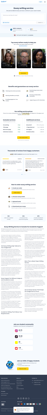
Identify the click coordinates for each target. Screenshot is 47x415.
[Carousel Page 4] (24, 174)
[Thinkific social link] (29, 398)
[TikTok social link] (23, 398)
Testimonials (19, 383)
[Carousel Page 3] (23, 174)
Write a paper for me (5, 382)
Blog (17, 387)
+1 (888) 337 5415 (37, 382)
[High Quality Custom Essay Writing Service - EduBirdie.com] (2, 404)
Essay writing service (5, 380)
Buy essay (23, 73)
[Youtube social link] (21, 398)
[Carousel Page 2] (22, 174)
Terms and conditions (11, 410)
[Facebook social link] (18, 398)
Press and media (4, 393)
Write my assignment (5, 385)
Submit (39, 22)
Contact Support (20, 385)
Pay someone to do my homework (8, 383)
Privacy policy (3, 410)
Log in (40, 1)
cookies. (18, 411)
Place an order (22, 368)
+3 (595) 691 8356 (37, 384)
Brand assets (4, 395)
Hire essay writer (23, 137)
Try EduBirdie (30, 35)
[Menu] (45, 2)
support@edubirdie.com (39, 380)
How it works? (19, 382)
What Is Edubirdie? (20, 380)
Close (32, 408)
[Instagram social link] (26, 398)
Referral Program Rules (34, 410)
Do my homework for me (6, 387)
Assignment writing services (7, 388)
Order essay (17, 192)
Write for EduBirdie (20, 388)
